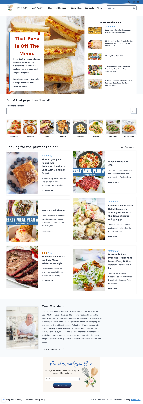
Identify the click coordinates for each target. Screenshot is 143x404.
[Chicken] (63, 129)
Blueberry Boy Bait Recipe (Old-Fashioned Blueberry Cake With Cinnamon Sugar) (53, 166)
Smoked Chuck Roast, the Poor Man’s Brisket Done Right (54, 260)
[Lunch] (46, 129)
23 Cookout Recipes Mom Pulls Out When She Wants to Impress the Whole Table (118, 43)
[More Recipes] (105, 146)
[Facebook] (129, 2)
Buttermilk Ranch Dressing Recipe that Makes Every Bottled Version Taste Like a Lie (120, 261)
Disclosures (28, 400)
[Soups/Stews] (129, 129)
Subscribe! (62, 385)
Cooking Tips (9, 400)
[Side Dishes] (112, 129)
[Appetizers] (13, 129)
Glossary (18, 400)
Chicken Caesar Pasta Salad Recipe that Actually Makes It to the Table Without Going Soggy (120, 212)
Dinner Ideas (76, 8)
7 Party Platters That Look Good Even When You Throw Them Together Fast (117, 69)
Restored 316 (135, 400)
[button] (106, 27)
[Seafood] (96, 129)
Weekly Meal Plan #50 (114, 56)
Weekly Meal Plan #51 (54, 210)
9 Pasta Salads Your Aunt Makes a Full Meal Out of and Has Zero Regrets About (118, 83)
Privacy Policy (40, 400)
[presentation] (95, 30)
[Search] (133, 111)
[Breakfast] (30, 129)
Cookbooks (89, 8)
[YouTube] (138, 2)
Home (50, 8)
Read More (47, 191)
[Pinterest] (134, 2)
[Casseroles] (79, 129)
